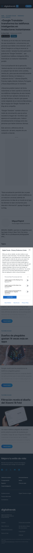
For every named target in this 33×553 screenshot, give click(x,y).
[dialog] (16, 276)
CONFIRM (10, 297)
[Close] (30, 250)
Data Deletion (8, 302)
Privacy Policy (25, 302)
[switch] (27, 280)
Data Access (16, 302)
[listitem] (16, 277)
